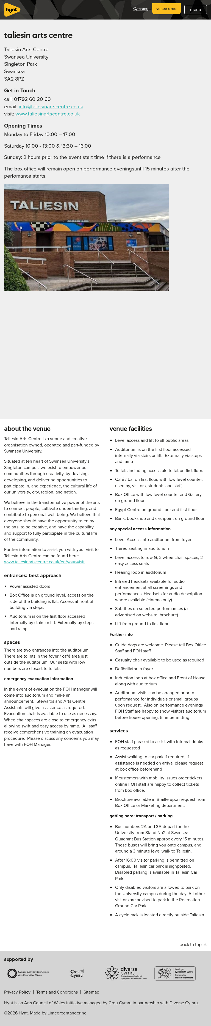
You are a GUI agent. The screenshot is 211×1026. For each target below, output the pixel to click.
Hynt (12, 10)
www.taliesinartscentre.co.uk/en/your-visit (44, 562)
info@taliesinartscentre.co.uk (51, 107)
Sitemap (91, 992)
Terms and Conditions (57, 992)
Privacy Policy (17, 992)
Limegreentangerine (67, 1013)
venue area (166, 8)
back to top (191, 944)
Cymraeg (140, 9)
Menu (195, 9)
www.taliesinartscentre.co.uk (47, 114)
